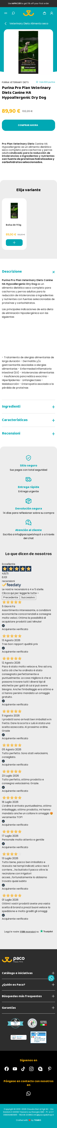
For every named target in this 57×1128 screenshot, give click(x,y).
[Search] (13, 13)
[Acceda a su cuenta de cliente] (51, 13)
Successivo (28, 597)
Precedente (10, 597)
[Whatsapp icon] (51, 978)
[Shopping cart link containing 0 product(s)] (44, 13)
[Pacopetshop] (6, 1069)
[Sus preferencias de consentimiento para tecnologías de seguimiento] (51, 1122)
